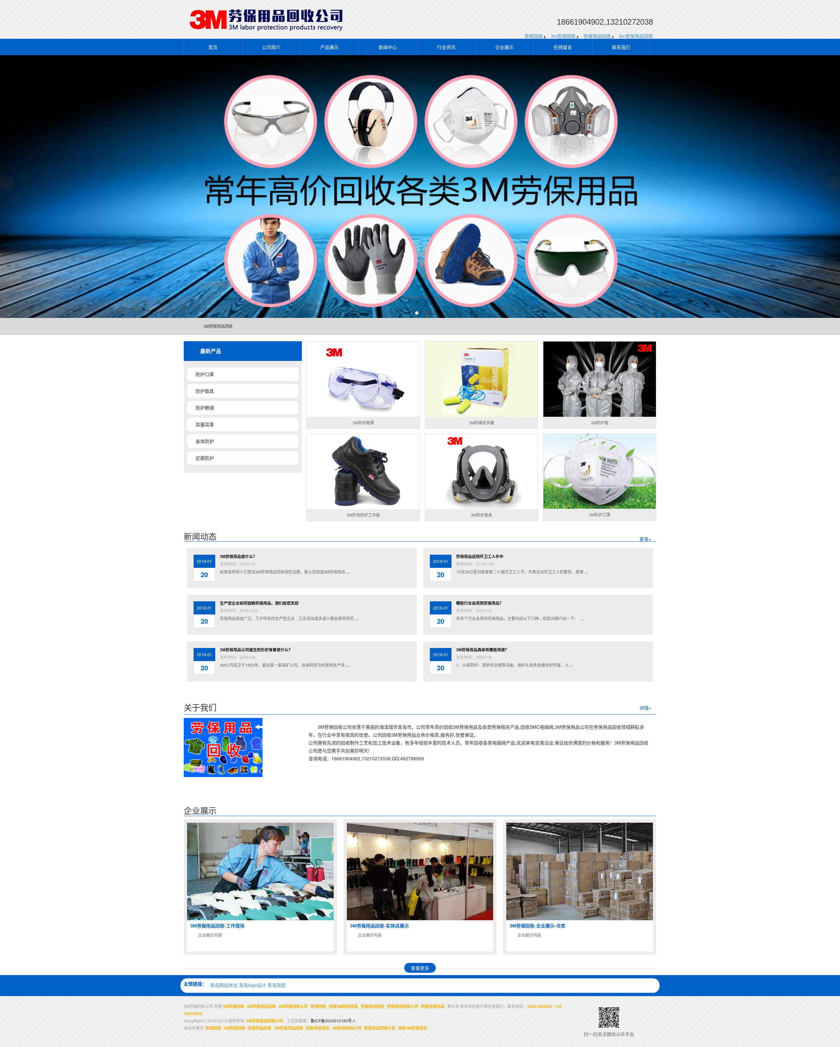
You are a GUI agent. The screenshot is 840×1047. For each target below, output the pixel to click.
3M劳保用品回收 (261, 1006)
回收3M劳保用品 (343, 1006)
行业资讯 (446, 47)
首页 (213, 47)
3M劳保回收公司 (293, 1006)
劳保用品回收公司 (402, 1006)
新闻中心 (388, 47)
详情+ (645, 707)
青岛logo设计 (252, 985)
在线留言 (563, 47)
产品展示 (329, 47)
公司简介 (271, 47)
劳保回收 (533, 36)
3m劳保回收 (563, 36)
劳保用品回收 (597, 36)
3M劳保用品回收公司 (264, 1021)
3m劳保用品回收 (636, 36)
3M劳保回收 (233, 1006)
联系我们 (621, 47)
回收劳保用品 (433, 1006)
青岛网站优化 (224, 985)
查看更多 (420, 968)
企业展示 (504, 47)
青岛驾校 (276, 985)
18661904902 (539, 1006)
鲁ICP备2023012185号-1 (332, 1021)
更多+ (645, 539)
